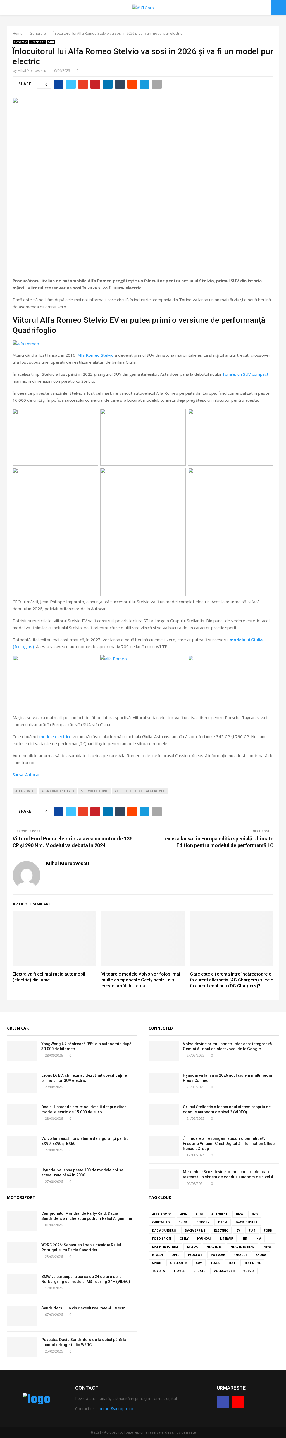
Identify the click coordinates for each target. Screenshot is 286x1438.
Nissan (157, 1255)
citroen (202, 1222)
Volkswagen (224, 1271)
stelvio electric (94, 791)
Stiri (51, 42)
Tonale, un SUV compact (245, 374)
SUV (199, 1263)
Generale (20, 42)
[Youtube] (238, 1402)
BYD (255, 1214)
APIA (183, 1214)
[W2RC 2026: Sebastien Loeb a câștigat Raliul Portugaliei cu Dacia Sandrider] (22, 1252)
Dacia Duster (246, 1222)
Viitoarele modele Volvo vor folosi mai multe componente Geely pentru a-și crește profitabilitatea (140, 979)
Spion (156, 1263)
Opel (175, 1255)
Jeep (245, 1238)
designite (188, 1432)
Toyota (158, 1271)
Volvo (248, 1271)
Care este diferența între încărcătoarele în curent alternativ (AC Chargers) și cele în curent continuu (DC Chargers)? (231, 979)
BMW (239, 1214)
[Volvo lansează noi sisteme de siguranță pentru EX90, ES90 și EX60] (22, 1146)
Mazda (192, 1247)
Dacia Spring (195, 1230)
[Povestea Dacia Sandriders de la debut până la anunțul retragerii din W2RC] (22, 1347)
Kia (258, 1238)
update (199, 1271)
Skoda (261, 1255)
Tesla (215, 1263)
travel (179, 1271)
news (267, 1247)
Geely (184, 1238)
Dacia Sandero (164, 1230)
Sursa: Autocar (26, 774)
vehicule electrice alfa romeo (140, 791)
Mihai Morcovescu (32, 70)
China (183, 1222)
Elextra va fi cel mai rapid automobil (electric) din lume (49, 977)
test (231, 1263)
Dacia (222, 1222)
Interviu (226, 1238)
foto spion (161, 1238)
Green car (37, 42)
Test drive (252, 1263)
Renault (240, 1255)
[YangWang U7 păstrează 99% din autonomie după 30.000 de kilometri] (22, 1051)
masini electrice (165, 1247)
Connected (161, 1028)
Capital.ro (161, 1222)
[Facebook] (223, 1402)
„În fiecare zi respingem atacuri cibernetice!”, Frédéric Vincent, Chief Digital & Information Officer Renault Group (229, 1143)
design (170, 1432)
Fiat (252, 1230)
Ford (268, 1230)
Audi (199, 1214)
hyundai (204, 1238)
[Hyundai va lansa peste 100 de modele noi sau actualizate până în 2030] (22, 1178)
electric (221, 1230)
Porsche (218, 1255)
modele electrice (55, 736)
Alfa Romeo (25, 791)
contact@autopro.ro (115, 1408)
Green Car (18, 1028)
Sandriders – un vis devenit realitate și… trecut (83, 1308)
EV (238, 1230)
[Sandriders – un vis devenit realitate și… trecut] (22, 1316)
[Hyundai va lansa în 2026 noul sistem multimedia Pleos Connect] (164, 1083)
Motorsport (21, 1197)
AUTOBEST (219, 1214)
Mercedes (214, 1247)
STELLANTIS (178, 1263)
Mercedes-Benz (242, 1247)
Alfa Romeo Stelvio (96, 355)
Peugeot (195, 1255)
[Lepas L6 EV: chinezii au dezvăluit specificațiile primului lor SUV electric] (22, 1083)
